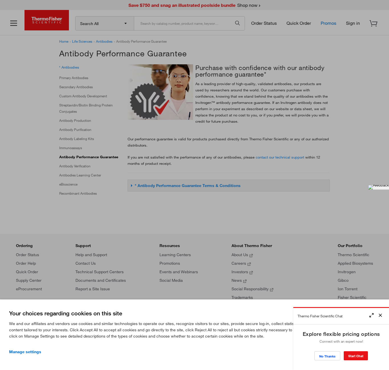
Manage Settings (25, 351)
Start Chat (355, 356)
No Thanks (327, 356)
